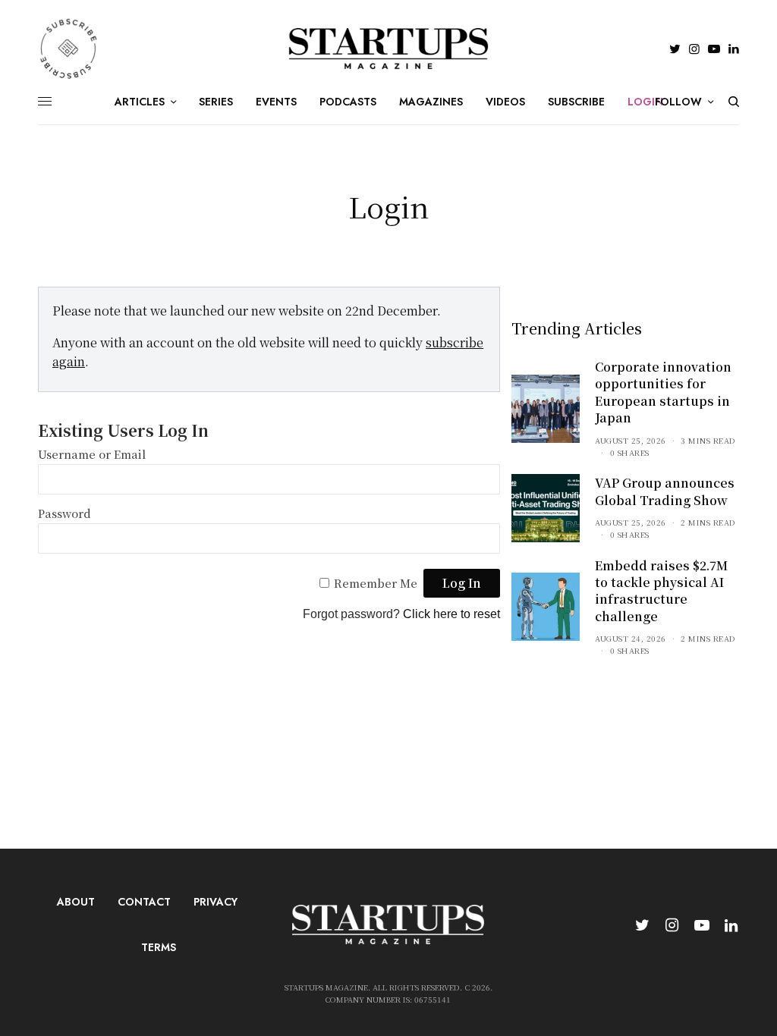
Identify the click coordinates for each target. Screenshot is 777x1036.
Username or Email (92, 454)
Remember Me (375, 583)
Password (64, 513)
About (76, 901)
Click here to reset (451, 613)
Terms (158, 947)
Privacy (215, 901)
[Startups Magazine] (389, 48)
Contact (144, 901)
